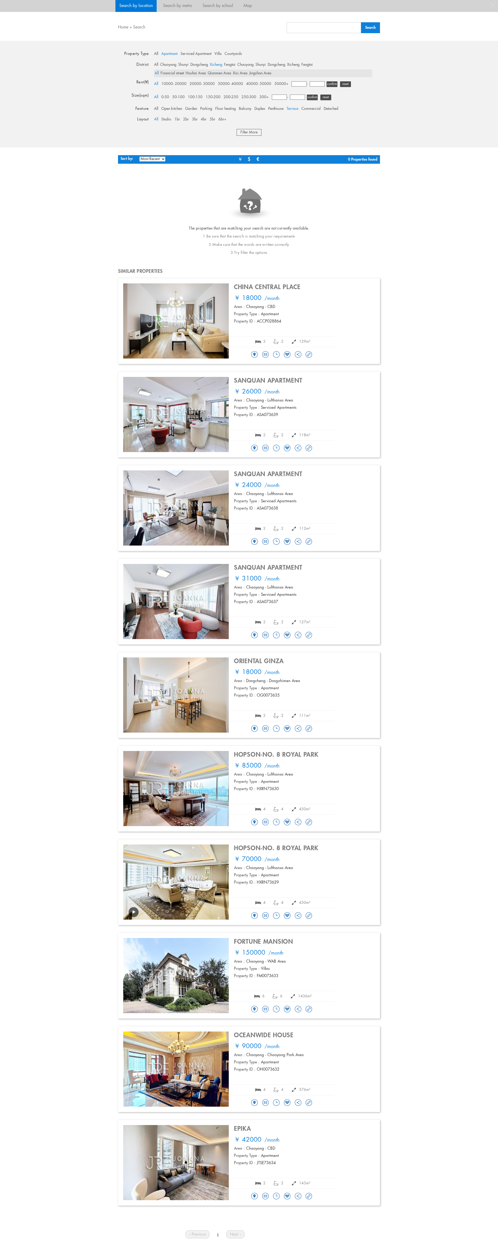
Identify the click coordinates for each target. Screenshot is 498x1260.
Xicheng (216, 65)
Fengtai (230, 65)
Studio (166, 119)
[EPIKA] (254, 1196)
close (493, 5)
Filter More (249, 132)
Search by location (136, 6)
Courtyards (233, 54)
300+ (264, 97)
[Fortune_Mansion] (254, 1009)
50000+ (281, 84)
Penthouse (275, 109)
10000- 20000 (173, 84)
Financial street (172, 73)
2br (186, 119)
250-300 (248, 97)
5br (212, 119)
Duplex (259, 109)
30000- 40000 (230, 84)
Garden (191, 109)
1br (177, 119)
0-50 (165, 97)
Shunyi (183, 65)
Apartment (169, 54)
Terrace (292, 109)
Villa (218, 54)
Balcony (245, 109)
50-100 (178, 97)
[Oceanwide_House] (254, 1103)
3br (195, 119)
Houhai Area (196, 73)
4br (203, 119)
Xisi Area (240, 73)
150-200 (213, 97)
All (156, 54)
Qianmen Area (219, 73)
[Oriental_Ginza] (254, 729)
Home (123, 27)
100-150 (195, 97)
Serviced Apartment (196, 54)
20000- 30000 (202, 84)
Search (139, 27)
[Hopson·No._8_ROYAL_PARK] (254, 822)
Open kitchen (171, 109)
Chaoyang (168, 65)
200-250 (231, 97)
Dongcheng (199, 65)
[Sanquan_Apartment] (254, 448)
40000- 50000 (258, 84)
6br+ (222, 119)
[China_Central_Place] (254, 355)
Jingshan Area (260, 73)
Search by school (218, 6)
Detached (331, 109)
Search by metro (177, 6)
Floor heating (225, 109)
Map (248, 6)
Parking (206, 109)
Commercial (311, 109)
